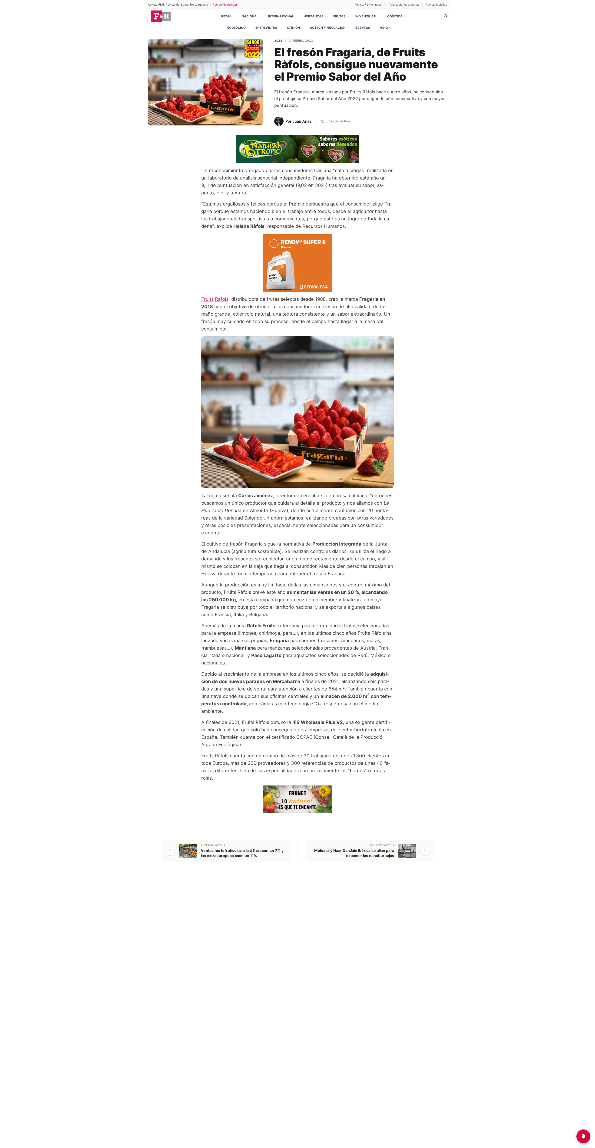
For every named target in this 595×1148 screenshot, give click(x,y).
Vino (384, 27)
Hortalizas (314, 16)
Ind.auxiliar (365, 16)
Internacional (281, 16)
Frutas (339, 16)
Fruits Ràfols (214, 299)
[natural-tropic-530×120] (297, 148)
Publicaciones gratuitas (404, 4)
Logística (394, 16)
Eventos (362, 27)
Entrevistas (266, 27)
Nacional (250, 16)
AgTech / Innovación (328, 27)
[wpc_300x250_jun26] (297, 262)
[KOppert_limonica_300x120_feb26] (297, 799)
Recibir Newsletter (225, 4)
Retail (226, 16)
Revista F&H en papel (368, 4)
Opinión (293, 27)
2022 (278, 40)
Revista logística (436, 4)
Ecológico (236, 27)
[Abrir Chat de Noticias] (583, 1136)
